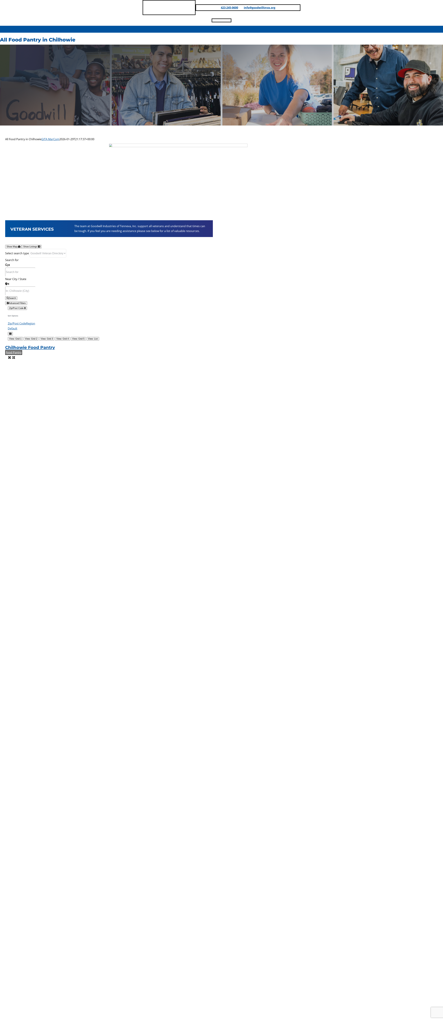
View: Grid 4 (62, 338)
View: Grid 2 (31, 338)
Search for (12, 260)
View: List (93, 338)
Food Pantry (14, 352)
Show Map (12, 246)
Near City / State (15, 279)
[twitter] (230, 20)
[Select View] (10, 334)
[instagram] (224, 20)
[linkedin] (219, 20)
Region (30, 323)
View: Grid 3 (47, 338)
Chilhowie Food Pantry (30, 347)
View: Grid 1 (15, 338)
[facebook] (213, 20)
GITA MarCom (50, 139)
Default (12, 328)
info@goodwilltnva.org (259, 8)
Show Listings (30, 246)
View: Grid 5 (78, 338)
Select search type (17, 253)
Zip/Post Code (16, 308)
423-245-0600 (229, 8)
